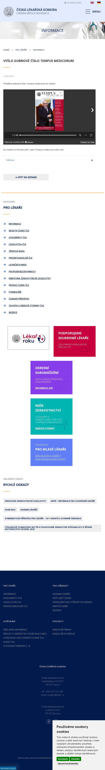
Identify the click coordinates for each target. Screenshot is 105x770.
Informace (38, 50)
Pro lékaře (21, 50)
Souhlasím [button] (63, 759)
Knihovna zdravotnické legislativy (25, 501)
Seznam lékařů (28, 509)
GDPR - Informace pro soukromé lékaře (73, 501)
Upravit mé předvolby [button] (68, 763)
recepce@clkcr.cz (55, 694)
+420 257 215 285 (54, 691)
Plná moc (10, 509)
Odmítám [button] (75, 759)
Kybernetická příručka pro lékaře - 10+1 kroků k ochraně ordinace (43, 518)
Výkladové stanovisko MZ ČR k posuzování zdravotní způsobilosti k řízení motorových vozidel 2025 (48, 528)
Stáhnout (10, 160)
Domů (6, 50)
